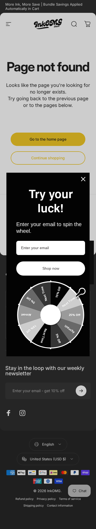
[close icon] (83, 179)
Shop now (50, 268)
